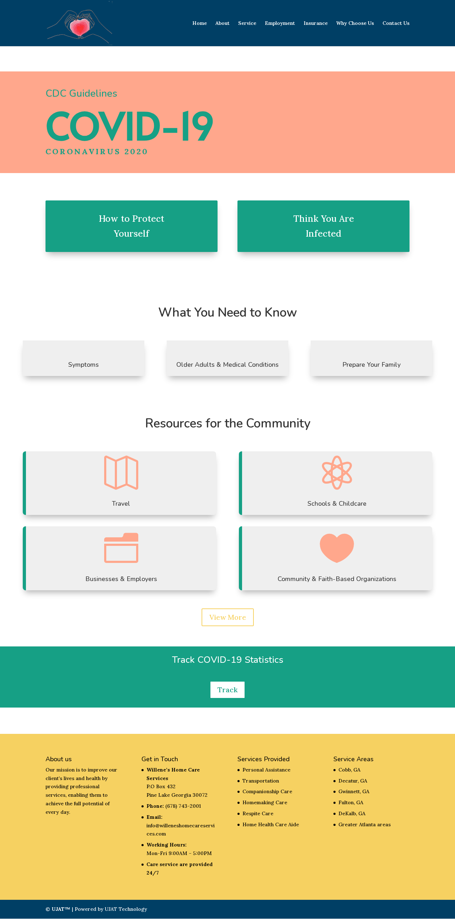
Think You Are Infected (323, 226)
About (222, 23)
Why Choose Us (355, 23)
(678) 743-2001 (183, 806)
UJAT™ (62, 909)
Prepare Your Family (371, 364)
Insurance (316, 23)
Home (199, 23)
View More (227, 617)
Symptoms (83, 364)
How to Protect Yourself (131, 226)
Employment (280, 23)
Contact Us (396, 23)
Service (247, 23)
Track (227, 689)
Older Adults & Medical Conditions (227, 364)
